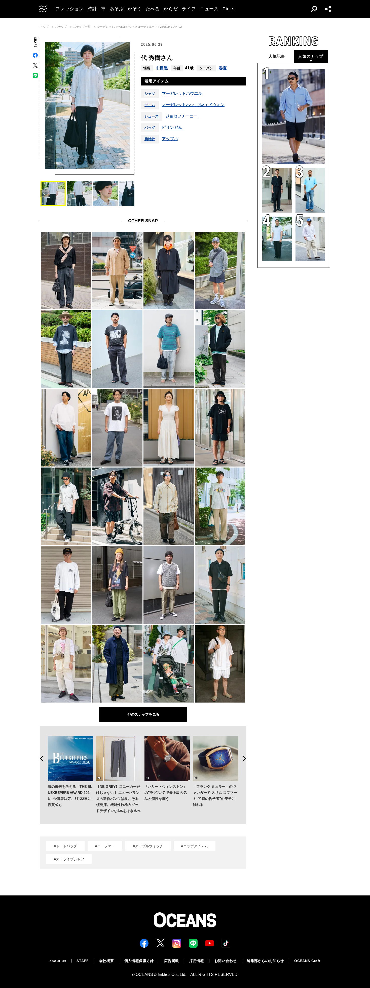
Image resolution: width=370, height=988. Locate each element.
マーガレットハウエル (182, 94)
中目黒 (162, 68)
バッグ (149, 128)
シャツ (149, 94)
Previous (40, 758)
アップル (170, 139)
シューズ (151, 116)
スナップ (61, 26)
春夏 (223, 68)
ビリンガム (172, 128)
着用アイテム (156, 81)
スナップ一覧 (82, 26)
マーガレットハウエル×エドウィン (193, 105)
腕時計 (149, 139)
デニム (149, 105)
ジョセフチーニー (181, 116)
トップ (44, 26)
